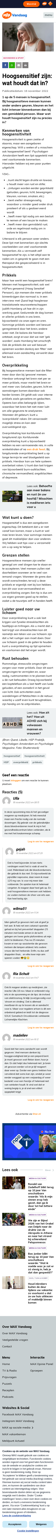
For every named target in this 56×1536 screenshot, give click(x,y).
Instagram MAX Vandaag (18, 1421)
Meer (48, 1170)
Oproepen (36, 1370)
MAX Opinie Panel (41, 1364)
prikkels (37, 762)
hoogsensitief (12, 755)
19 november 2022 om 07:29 (29, 853)
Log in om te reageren (41, 841)
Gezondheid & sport (13, 58)
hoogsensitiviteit (35, 755)
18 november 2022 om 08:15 (26, 802)
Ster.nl (37, 1113)
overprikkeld (20, 762)
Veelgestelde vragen (15, 1340)
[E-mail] (19, 65)
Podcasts (7, 1397)
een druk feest (36, 449)
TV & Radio (9, 1370)
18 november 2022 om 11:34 (25, 912)
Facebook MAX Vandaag (17, 1414)
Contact (7, 1346)
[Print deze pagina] (25, 65)
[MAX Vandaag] (14, 15)
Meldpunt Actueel (13, 1440)
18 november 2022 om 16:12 (25, 1039)
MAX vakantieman (14, 1434)
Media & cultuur (37, 1178)
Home (6, 1364)
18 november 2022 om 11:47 (25, 978)
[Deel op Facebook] (5, 65)
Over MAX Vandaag (14, 1333)
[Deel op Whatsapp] (12, 65)
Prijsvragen (9, 1377)
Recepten (8, 1390)
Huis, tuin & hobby (38, 1278)
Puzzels (7, 1383)
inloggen (16, 780)
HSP (6, 762)
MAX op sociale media (16, 1427)
